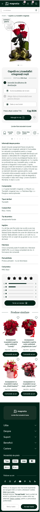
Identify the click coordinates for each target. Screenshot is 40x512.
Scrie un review (18, 303)
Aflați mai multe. (9, 492)
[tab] (12, 139)
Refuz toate (11, 507)
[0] (23, 4)
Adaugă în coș (16, 117)
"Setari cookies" (15, 499)
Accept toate (29, 507)
